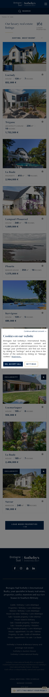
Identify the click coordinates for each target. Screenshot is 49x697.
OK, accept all (13, 364)
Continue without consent (34, 331)
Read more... (17, 356)
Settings (31, 364)
